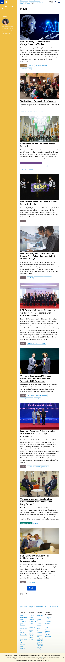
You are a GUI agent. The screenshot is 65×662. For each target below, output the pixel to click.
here (12, 657)
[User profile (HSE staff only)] (59, 2)
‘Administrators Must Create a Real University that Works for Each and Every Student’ (36, 501)
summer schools (31, 582)
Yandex (43, 343)
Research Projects (39, 624)
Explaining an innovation (41, 65)
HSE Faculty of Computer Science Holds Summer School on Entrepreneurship (36, 558)
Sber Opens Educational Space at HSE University (37, 145)
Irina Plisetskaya (6, 33)
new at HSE (23, 111)
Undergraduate (32, 621)
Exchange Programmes (32, 626)
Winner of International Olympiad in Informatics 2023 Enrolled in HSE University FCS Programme (36, 378)
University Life (41, 111)
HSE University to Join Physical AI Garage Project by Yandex (35, 43)
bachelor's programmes (27, 398)
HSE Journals (48, 621)
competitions (45, 466)
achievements (36, 221)
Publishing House (47, 624)
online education (39, 277)
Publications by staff (48, 618)
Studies (31, 613)
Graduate (31, 623)
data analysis (48, 277)
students (30, 221)
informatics (37, 398)
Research (40, 613)
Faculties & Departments (23, 627)
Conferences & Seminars (40, 631)
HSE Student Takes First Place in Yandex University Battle (38, 203)
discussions (35, 523)
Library (46, 627)
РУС (50, 1)
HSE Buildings (23, 637)
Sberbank (31, 169)
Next (31, 588)
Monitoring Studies (39, 627)
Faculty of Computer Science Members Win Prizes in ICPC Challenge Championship (38, 434)
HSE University (23, 606)
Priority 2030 (24, 169)
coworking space (32, 111)
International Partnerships (23, 631)
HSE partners (52, 166)
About (22, 613)
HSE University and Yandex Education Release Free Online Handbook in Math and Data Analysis (38, 256)
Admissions (31, 615)
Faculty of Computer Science (36, 606)
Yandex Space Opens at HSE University (38, 101)
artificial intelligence (26, 68)
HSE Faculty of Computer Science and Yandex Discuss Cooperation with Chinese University (37, 313)
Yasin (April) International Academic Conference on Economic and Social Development (40, 644)
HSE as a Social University (41, 166)
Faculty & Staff (23, 634)
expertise (31, 65)
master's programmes (41, 395)
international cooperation (34, 343)
